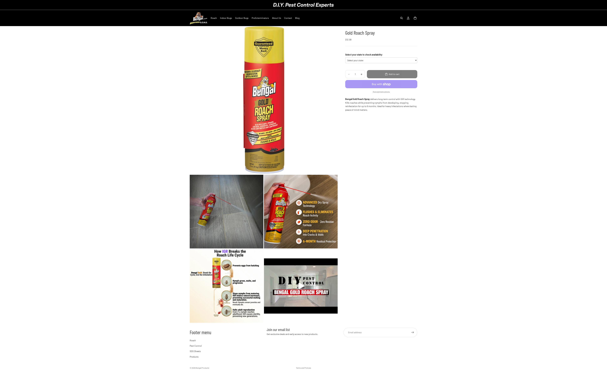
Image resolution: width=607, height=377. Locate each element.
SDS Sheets (195, 351)
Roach (193, 340)
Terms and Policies (303, 368)
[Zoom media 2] (226, 211)
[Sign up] (412, 332)
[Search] (401, 18)
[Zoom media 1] (264, 100)
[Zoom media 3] (301, 211)
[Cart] (415, 18)
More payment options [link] (381, 91)
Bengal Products (202, 368)
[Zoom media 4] (226, 286)
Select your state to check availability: (364, 54)
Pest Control (196, 345)
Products (194, 356)
